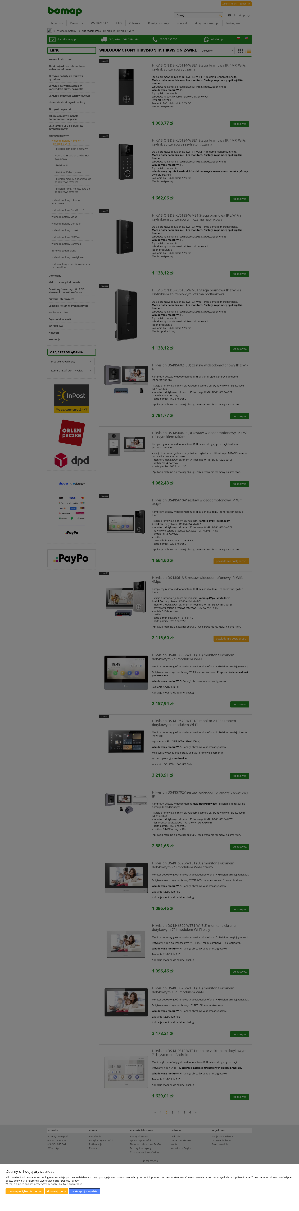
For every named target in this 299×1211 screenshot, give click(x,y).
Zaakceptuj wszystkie (84, 1191)
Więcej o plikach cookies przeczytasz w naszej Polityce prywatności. (44, 1184)
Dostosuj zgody (56, 1191)
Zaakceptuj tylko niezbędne (25, 1191)
